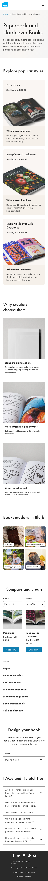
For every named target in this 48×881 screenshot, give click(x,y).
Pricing (34, 868)
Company (14, 868)
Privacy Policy (18, 872)
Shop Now (11, 649)
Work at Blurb (25, 868)
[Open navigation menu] (43, 5)
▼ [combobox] (12, 604)
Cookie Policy (30, 872)
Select (6, 598)
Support (20, 877)
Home (5, 14)
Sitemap (28, 877)
